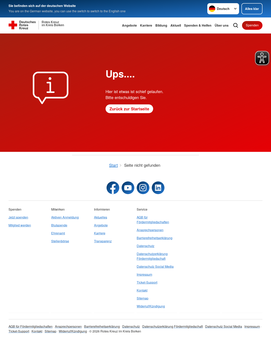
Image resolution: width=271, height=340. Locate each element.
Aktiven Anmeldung (65, 217)
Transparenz (103, 241)
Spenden (252, 25)
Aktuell (175, 25)
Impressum (144, 274)
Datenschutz (145, 246)
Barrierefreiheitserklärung (154, 238)
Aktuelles (100, 217)
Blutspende (59, 225)
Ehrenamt (58, 233)
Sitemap (142, 298)
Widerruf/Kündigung (151, 306)
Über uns (222, 25)
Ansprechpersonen (150, 230)
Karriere (146, 25)
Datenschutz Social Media (155, 266)
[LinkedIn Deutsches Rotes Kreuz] (158, 187)
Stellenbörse (60, 241)
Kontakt (142, 290)
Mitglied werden (20, 225)
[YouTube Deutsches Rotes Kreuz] (128, 187)
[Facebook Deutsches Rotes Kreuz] (113, 187)
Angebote (129, 25)
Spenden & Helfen (197, 25)
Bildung (161, 25)
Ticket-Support (147, 282)
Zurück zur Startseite (129, 109)
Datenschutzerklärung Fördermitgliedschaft (152, 256)
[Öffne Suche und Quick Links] (236, 25)
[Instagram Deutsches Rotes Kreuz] (143, 187)
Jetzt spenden (18, 217)
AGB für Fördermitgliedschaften (153, 219)
